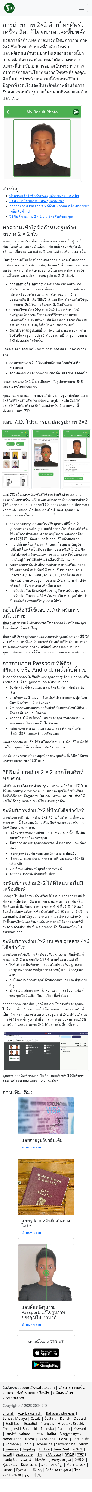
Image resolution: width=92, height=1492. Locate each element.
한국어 (79, 1459)
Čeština (50, 1418)
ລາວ (44, 1464)
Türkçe (44, 1449)
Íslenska (47, 1428)
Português (80, 1439)
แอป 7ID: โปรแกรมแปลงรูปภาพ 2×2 (36, 201)
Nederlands (12, 1439)
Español (30, 1423)
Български (24, 1454)
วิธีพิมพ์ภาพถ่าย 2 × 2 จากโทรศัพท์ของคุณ (41, 216)
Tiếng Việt (61, 1449)
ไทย (77, 1469)
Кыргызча (29, 1464)
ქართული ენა (60, 1459)
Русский (23, 1469)
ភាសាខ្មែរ (57, 1464)
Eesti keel (13, 1423)
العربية (7, 1454)
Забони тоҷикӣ (58, 1469)
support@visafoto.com (36, 1387)
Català (36, 1418)
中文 (37, 1475)
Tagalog (28, 1449)
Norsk (30, 1439)
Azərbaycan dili (30, 1413)
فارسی (26, 1459)
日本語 (40, 1459)
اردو (27, 1475)
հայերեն (10, 1459)
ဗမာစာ (8, 1469)
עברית (69, 1454)
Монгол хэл (76, 1464)
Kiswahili (80, 1428)
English (8, 1413)
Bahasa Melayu (15, 1418)
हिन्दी (80, 1454)
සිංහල (37, 1469)
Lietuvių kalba (45, 1433)
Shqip (27, 1444)
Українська (12, 1475)
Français (47, 1423)
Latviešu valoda (17, 1433)
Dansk (65, 1418)
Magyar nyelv (70, 1433)
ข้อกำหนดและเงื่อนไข (33, 1392)
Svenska (12, 1449)
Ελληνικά (53, 1454)
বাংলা (39, 1454)
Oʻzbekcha (47, 1439)
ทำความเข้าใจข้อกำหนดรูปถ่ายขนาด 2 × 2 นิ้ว (44, 195)
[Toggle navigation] (82, 8)
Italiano (64, 1428)
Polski (64, 1439)
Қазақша (10, 1464)
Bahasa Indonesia (60, 1413)
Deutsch (80, 1418)
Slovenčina (44, 1444)
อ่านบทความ (31, 1147)
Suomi (84, 1444)
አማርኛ (78, 1449)
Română (12, 1444)
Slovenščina (65, 1444)
